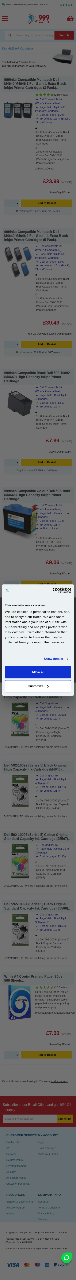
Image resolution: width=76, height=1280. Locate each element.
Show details (53, 659)
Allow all (38, 672)
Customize (35, 686)
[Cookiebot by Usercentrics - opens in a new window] (53, 590)
